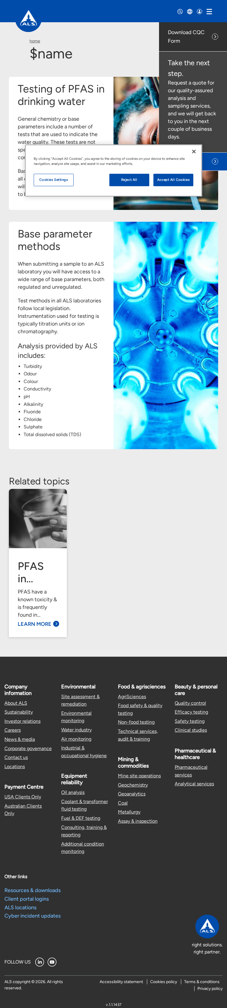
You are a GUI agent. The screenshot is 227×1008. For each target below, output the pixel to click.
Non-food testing (136, 722)
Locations (14, 766)
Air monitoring (76, 739)
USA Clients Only (22, 797)
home (35, 41)
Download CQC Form (186, 36)
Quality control (190, 703)
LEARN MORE (34, 624)
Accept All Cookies (173, 180)
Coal (123, 803)
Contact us (16, 757)
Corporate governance (28, 748)
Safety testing (190, 721)
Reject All (129, 180)
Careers (12, 730)
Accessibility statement (121, 981)
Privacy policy (210, 988)
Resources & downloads (32, 890)
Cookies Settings (53, 180)
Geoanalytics (131, 794)
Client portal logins (26, 899)
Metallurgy (129, 812)
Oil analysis (73, 792)
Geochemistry (133, 785)
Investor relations (22, 721)
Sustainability (18, 712)
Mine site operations (139, 776)
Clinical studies (191, 730)
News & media (19, 739)
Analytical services (194, 784)
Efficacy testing (191, 712)
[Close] (193, 151)
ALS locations (20, 907)
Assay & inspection (138, 821)
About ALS (15, 703)
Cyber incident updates (32, 916)
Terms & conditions (202, 981)
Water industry (76, 730)
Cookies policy (163, 981)
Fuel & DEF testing (80, 818)
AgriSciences (132, 696)
